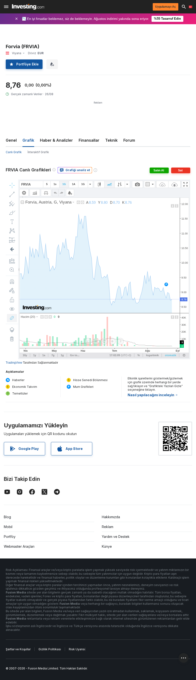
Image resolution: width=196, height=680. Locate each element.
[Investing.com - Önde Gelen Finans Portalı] (28, 7)
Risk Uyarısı (77, 649)
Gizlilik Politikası (49, 649)
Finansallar (89, 140)
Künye (107, 546)
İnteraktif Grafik (38, 152)
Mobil (8, 527)
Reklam (107, 527)
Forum (129, 140)
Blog (7, 517)
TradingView (14, 362)
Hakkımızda (111, 517)
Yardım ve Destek (116, 537)
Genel (11, 140)
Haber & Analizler (56, 140)
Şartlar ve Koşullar (18, 649)
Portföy (10, 537)
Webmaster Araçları (19, 546)
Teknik (111, 140)
